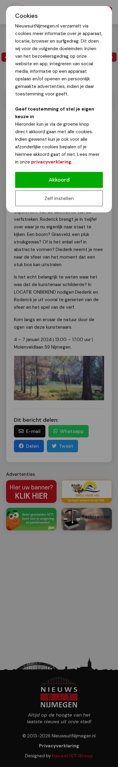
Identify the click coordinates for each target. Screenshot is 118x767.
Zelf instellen (59, 198)
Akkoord (59, 179)
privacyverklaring (51, 162)
